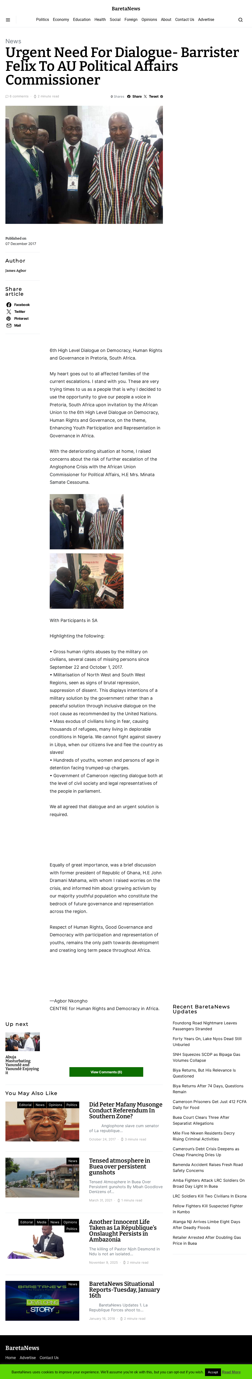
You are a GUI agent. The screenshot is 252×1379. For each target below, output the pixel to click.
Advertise (206, 19)
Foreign (131, 19)
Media (41, 1222)
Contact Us (184, 19)
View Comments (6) (106, 1072)
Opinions (149, 19)
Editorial (25, 1105)
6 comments (19, 96)
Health (100, 19)
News (13, 41)
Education (82, 19)
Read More (231, 1372)
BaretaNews (126, 9)
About (166, 19)
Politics (42, 19)
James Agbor (15, 271)
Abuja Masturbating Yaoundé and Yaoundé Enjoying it (22, 1065)
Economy (61, 19)
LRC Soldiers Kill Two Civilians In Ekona (210, 1196)
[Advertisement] (89, 256)
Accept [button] (213, 1372)
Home (10, 1357)
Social (115, 19)
